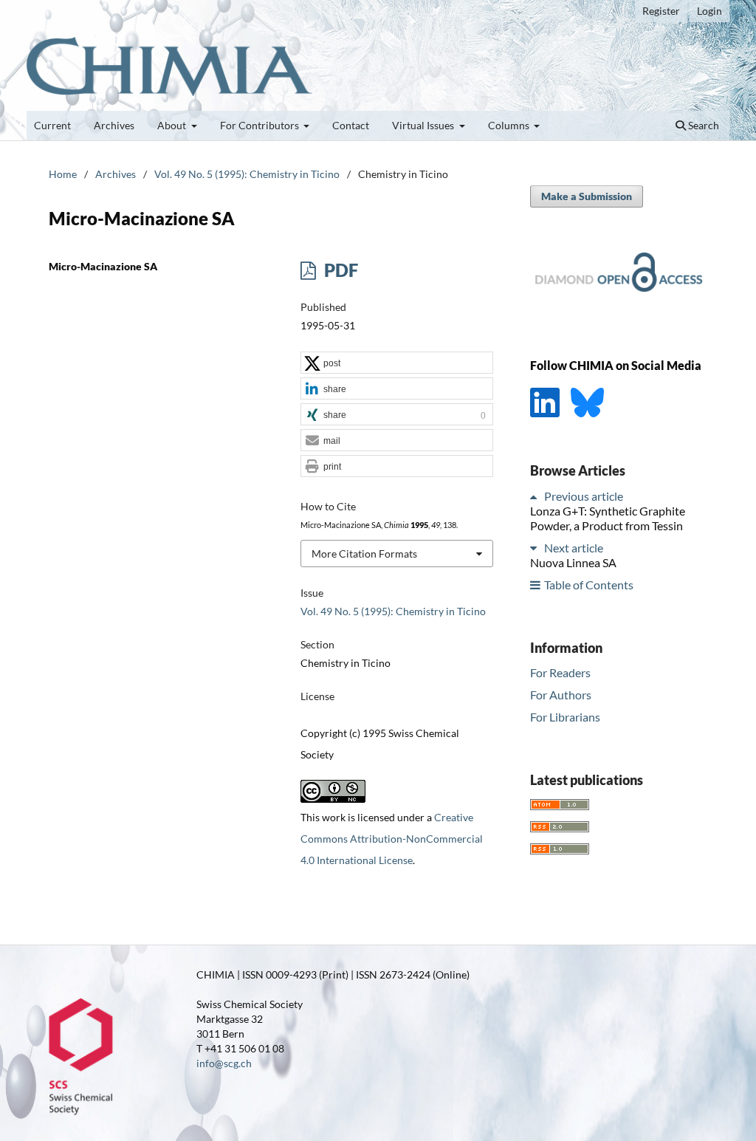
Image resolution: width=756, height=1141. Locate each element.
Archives (114, 125)
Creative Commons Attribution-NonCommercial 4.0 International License (391, 838)
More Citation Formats (364, 553)
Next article (573, 548)
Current (52, 125)
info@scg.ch (224, 1063)
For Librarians (565, 717)
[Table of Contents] (536, 585)
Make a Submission (586, 196)
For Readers (560, 672)
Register (661, 10)
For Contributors (260, 125)
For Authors (560, 695)
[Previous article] (536, 496)
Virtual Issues (424, 125)
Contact (350, 125)
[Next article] (536, 548)
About (172, 125)
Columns (510, 125)
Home (63, 174)
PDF (339, 270)
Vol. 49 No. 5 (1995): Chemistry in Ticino (247, 174)
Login (709, 10)
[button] (396, 363)
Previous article (583, 496)
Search (702, 125)
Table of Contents (588, 585)
